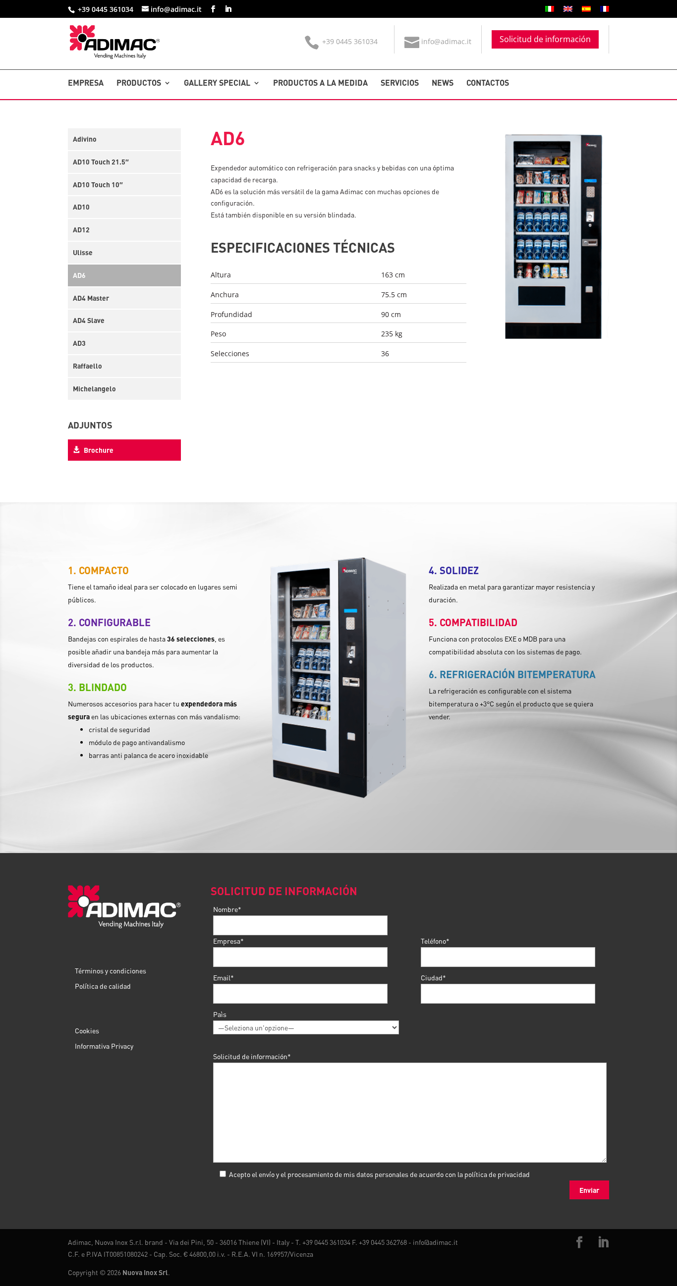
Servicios (400, 83)
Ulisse (83, 252)
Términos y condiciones (110, 970)
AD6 (79, 274)
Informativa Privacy (104, 1045)
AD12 (81, 229)
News (442, 83)
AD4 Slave (89, 320)
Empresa (86, 83)
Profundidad (231, 314)
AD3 (79, 342)
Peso (218, 333)
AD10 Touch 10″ (98, 184)
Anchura (225, 294)
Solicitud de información (545, 39)
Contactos (487, 83)
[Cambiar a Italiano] (549, 11)
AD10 (81, 206)
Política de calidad (103, 985)
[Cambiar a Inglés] (568, 11)
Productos (138, 83)
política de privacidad (497, 1174)
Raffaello (87, 365)
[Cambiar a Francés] (604, 11)
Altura (221, 274)
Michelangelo (94, 388)
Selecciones (230, 353)
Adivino (85, 138)
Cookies (87, 1030)
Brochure (97, 449)
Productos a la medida (320, 83)
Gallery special (217, 83)
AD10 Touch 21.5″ (101, 161)
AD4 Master (91, 297)
